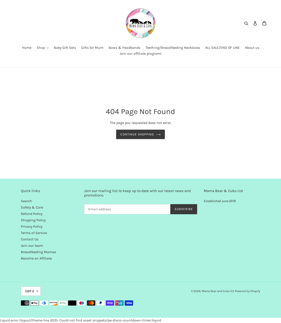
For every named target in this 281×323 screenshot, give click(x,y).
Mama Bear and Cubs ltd (218, 291)
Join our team (32, 245)
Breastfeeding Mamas (38, 252)
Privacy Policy (31, 226)
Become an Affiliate (36, 258)
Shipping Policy (33, 220)
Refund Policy (31, 214)
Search (26, 201)
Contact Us (29, 239)
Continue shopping (137, 134)
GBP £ (29, 291)
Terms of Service (34, 233)
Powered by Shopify (247, 291)
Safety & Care (32, 207)
